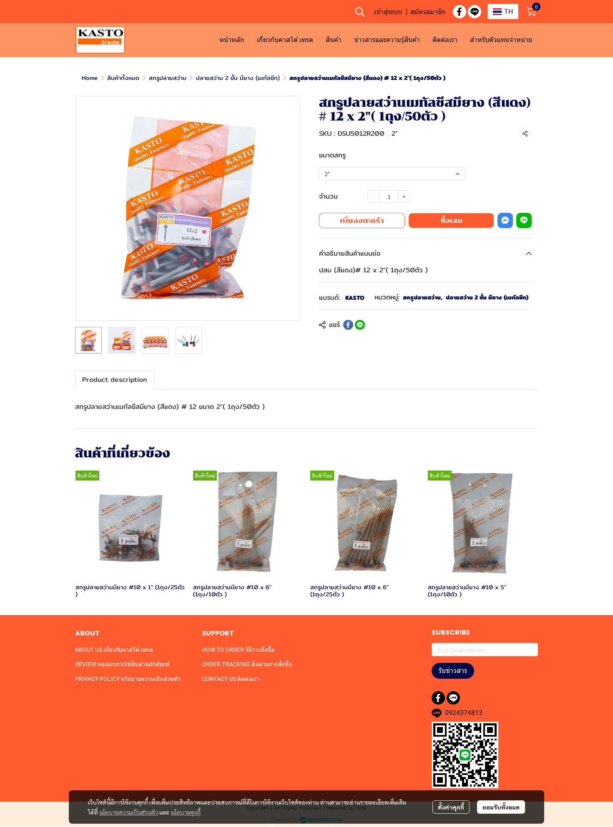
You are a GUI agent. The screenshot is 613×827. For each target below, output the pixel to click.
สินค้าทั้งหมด (123, 77)
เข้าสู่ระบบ (388, 11)
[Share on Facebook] (348, 325)
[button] (360, 12)
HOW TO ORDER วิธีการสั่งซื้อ (238, 649)
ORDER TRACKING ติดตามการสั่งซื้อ (247, 664)
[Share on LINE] (360, 325)
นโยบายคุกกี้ (186, 812)
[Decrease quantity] (373, 196)
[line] (474, 11)
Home (90, 77)
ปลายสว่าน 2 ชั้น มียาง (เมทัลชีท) (238, 77)
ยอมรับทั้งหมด (501, 807)
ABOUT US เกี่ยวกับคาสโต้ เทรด (114, 649)
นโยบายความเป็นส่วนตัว (128, 812)
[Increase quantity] (404, 196)
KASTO (354, 297)
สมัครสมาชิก (428, 11)
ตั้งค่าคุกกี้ (451, 807)
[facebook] (459, 11)
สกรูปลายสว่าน (167, 77)
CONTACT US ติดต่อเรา (230, 678)
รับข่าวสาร (453, 671)
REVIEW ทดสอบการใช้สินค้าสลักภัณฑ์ (122, 664)
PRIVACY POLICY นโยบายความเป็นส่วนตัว (128, 678)
